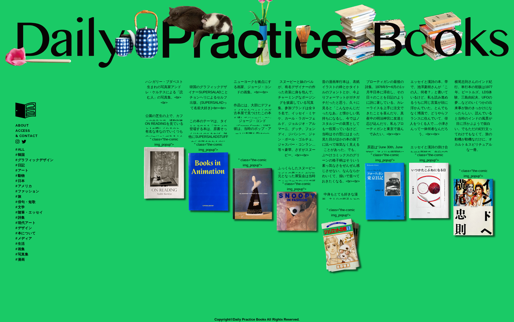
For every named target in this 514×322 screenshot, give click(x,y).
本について (27, 233)
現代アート (27, 223)
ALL (21, 149)
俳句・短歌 (27, 202)
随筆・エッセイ (30, 212)
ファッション (28, 191)
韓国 (21, 155)
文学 (21, 207)
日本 (21, 181)
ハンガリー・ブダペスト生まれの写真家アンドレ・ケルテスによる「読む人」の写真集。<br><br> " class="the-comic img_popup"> (164, 127)
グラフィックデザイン (36, 160)
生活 (21, 244)
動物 (21, 176)
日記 (21, 165)
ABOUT (22, 125)
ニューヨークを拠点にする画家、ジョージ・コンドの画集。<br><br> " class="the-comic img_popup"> (252, 147)
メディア (25, 238)
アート (23, 170)
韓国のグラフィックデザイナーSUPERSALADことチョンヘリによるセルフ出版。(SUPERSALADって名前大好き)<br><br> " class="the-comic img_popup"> (208, 148)
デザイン (25, 228)
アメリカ (25, 186)
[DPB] (25, 116)
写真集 (23, 254)
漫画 (21, 259)
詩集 (21, 217)
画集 (21, 249)
